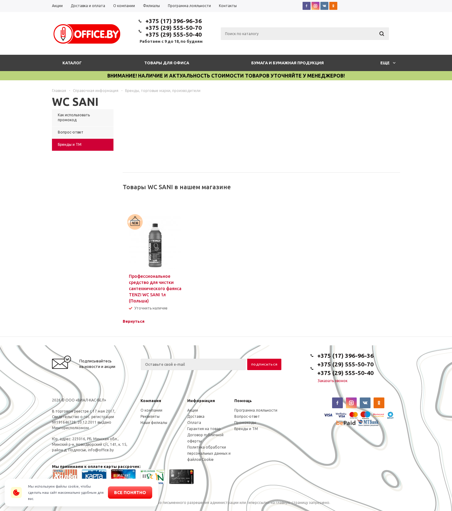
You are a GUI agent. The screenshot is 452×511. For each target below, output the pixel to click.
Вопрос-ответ (247, 416)
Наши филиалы (154, 423)
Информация (201, 400)
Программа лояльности (255, 410)
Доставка (195, 416)
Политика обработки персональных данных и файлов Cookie (209, 453)
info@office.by (101, 450)
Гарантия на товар (204, 429)
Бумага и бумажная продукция (287, 63)
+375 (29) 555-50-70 (173, 27)
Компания (151, 400)
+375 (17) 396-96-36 (173, 21)
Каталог (72, 63)
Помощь (243, 400)
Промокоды (245, 423)
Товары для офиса (166, 63)
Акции (192, 410)
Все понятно (130, 492)
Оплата (194, 423)
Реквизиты (150, 416)
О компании (151, 410)
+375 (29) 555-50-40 (173, 34)
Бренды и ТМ (246, 429)
